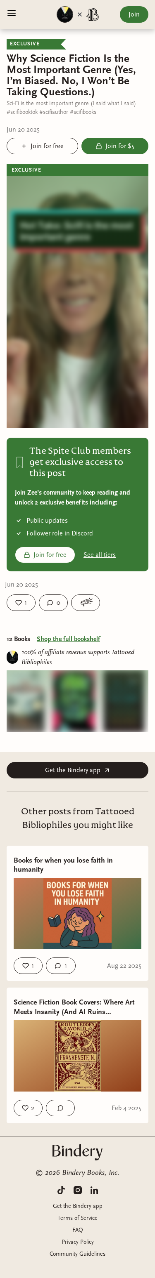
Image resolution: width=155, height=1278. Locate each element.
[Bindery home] (77, 1152)
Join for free (50, 555)
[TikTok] (61, 1190)
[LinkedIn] (94, 1190)
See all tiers (99, 555)
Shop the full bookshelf (68, 639)
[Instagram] (78, 1190)
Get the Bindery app (72, 770)
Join (134, 14)
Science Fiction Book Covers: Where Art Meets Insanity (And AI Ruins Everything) (74, 1007)
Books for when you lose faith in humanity (63, 865)
